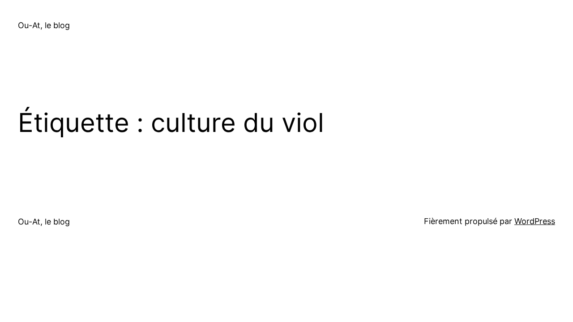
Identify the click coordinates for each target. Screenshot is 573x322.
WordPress (534, 221)
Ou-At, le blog (44, 25)
